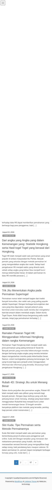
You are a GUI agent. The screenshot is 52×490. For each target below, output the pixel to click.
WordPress (19, 481)
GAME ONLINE (9, 236)
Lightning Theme (30, 481)
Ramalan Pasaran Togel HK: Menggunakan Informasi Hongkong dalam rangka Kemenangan (22, 337)
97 (32, 462)
